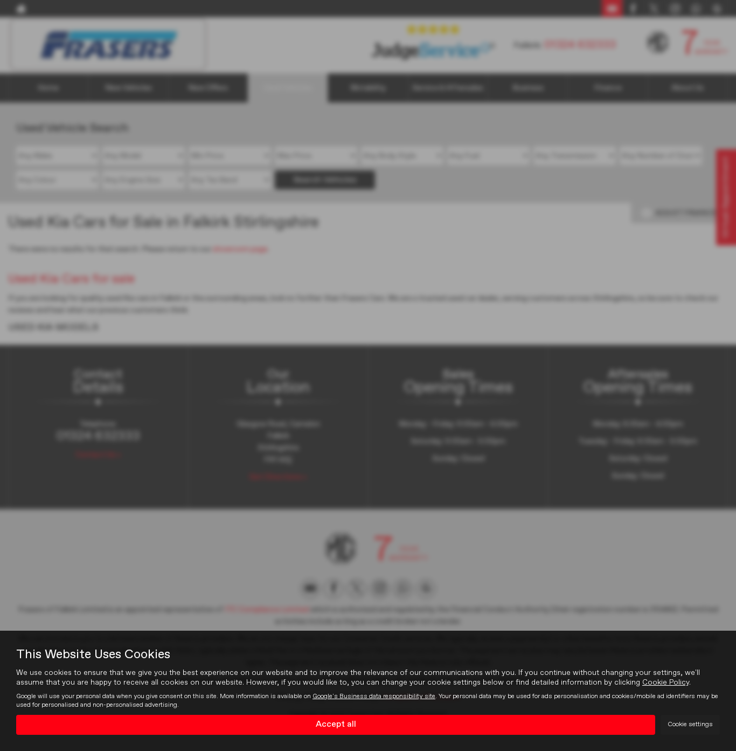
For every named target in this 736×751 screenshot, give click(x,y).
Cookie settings (690, 724)
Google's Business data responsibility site (374, 696)
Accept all (336, 724)
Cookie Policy (665, 682)
